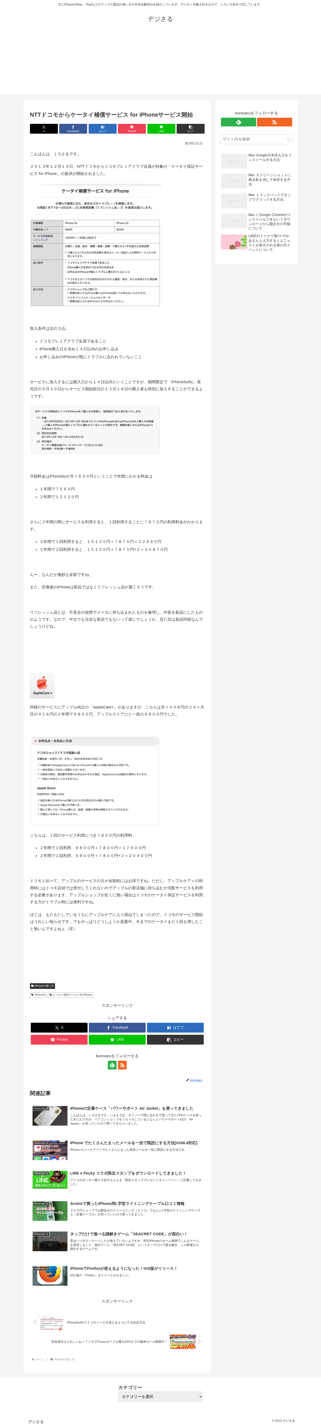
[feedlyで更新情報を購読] (112, 1065)
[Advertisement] (160, 63)
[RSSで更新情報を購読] (122, 1065)
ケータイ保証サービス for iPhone (72, 994)
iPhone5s (40, 994)
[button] (191, 129)
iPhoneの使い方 (44, 985)
